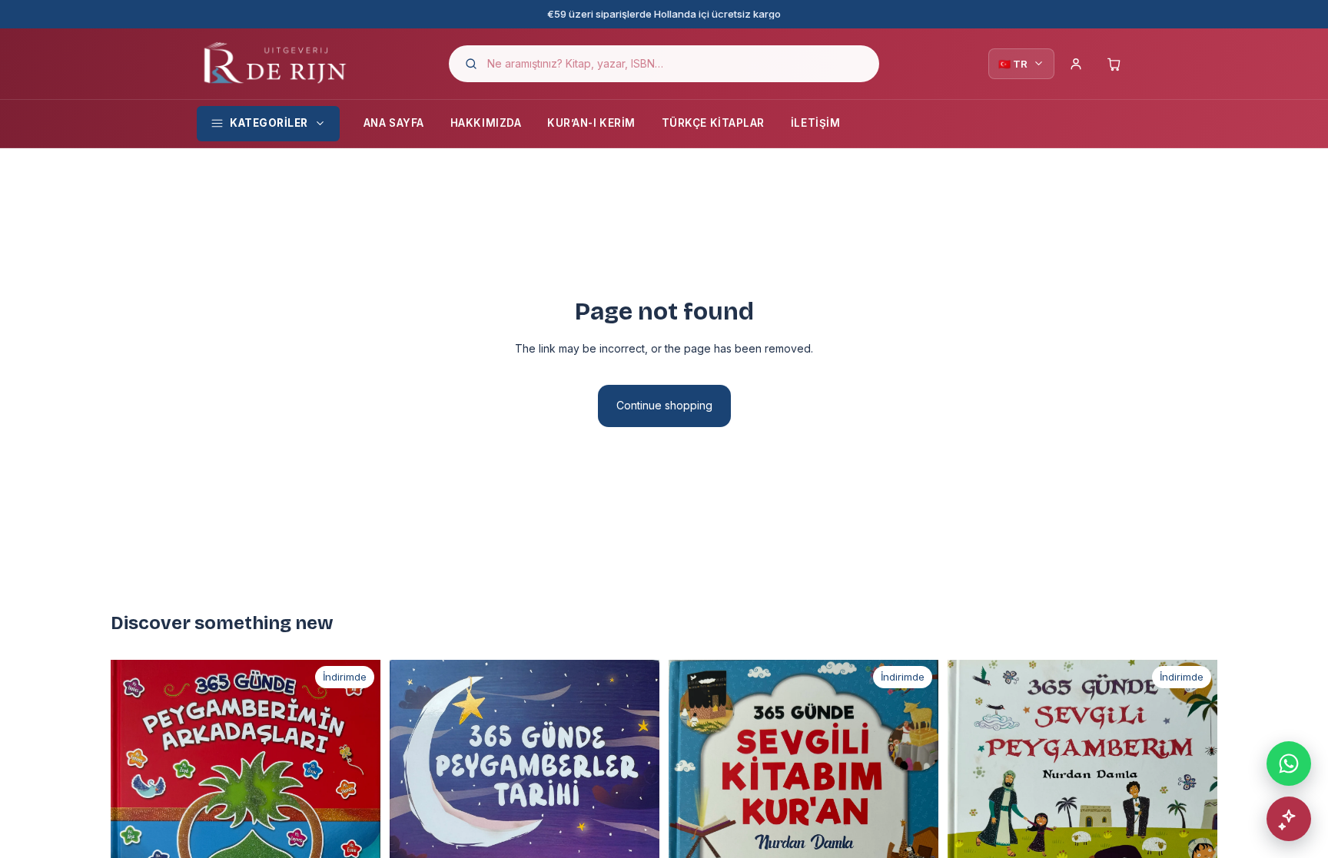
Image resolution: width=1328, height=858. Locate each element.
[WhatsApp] (1289, 763)
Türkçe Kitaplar (713, 123)
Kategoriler (269, 123)
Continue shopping (664, 405)
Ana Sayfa (394, 123)
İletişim (815, 123)
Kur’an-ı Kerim (591, 123)
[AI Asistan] (1289, 819)
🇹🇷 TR (1013, 64)
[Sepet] (1114, 64)
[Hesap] (1076, 64)
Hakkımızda (485, 123)
